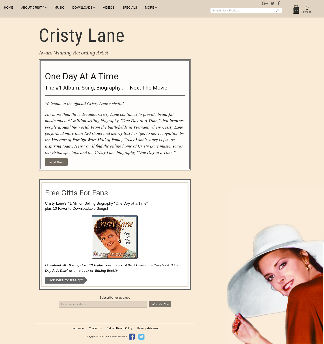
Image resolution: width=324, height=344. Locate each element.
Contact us (95, 328)
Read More (56, 162)
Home (8, 7)
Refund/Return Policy (119, 328)
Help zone (77, 328)
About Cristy (32, 7)
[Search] (277, 10)
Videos (108, 7)
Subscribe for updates (115, 297)
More (149, 7)
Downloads (82, 7)
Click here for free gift (65, 280)
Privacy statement (147, 328)
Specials (129, 7)
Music (59, 7)
